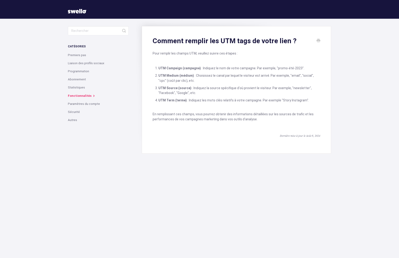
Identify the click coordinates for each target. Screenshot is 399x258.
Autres (72, 120)
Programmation (78, 71)
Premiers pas (77, 55)
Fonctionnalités (80, 95)
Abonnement (77, 79)
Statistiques (76, 87)
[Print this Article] (318, 41)
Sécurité (74, 112)
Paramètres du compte (84, 104)
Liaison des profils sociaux (86, 63)
